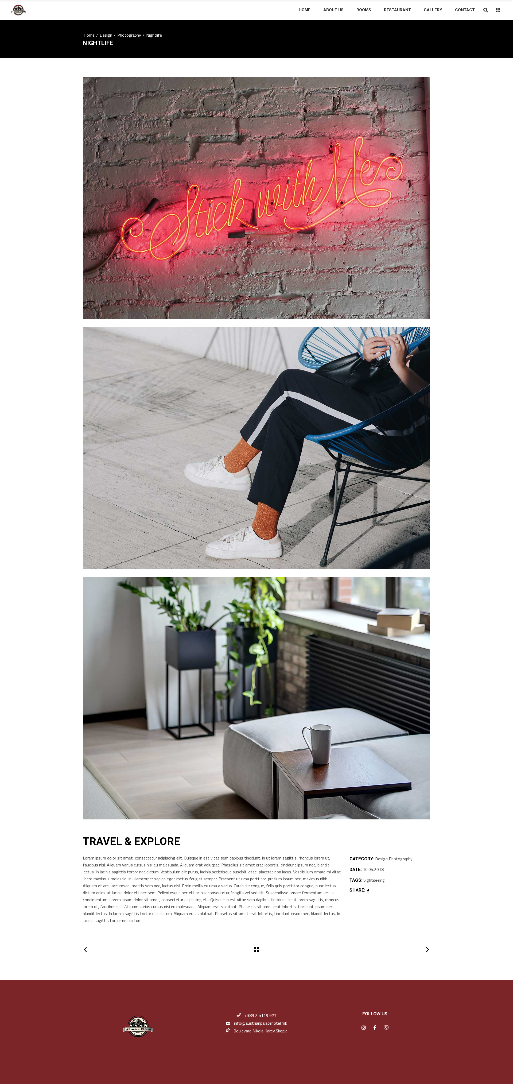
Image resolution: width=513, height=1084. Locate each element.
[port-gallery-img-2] (256, 448)
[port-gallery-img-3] (256, 698)
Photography (129, 35)
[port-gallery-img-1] (256, 198)
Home (89, 35)
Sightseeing (374, 880)
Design (106, 35)
